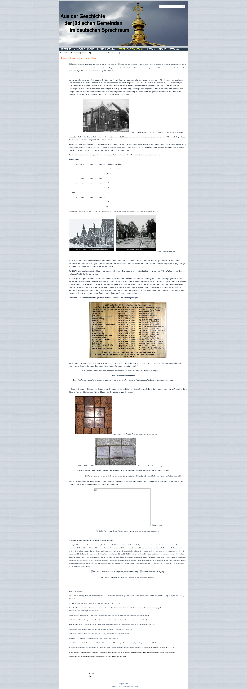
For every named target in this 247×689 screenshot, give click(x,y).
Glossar (151, 49)
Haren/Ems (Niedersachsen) (80, 58)
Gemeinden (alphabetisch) (131, 49)
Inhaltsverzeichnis (106, 49)
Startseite (66, 49)
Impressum (174, 49)
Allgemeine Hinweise (84, 49)
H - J (94, 53)
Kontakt (162, 49)
